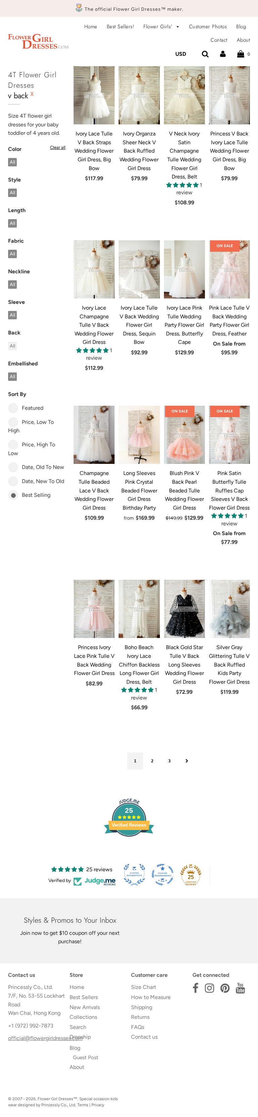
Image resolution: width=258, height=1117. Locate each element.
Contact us (144, 1037)
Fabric (16, 241)
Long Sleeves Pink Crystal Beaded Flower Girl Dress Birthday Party (139, 490)
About (243, 40)
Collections (83, 1017)
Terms (82, 1105)
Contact (219, 40)
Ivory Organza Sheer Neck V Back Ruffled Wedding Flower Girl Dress (139, 150)
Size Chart (143, 987)
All (12, 162)
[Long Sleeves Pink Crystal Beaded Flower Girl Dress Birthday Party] (139, 435)
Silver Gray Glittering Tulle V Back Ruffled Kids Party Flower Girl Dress (229, 664)
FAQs (137, 1027)
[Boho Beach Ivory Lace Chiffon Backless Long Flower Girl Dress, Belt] (139, 609)
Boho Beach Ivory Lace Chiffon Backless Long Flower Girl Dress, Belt (139, 664)
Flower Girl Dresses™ (57, 1098)
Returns (140, 1017)
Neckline (19, 271)
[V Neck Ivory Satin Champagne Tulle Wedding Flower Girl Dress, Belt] (184, 95)
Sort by (17, 394)
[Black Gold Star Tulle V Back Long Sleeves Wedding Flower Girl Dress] (184, 609)
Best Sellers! (120, 26)
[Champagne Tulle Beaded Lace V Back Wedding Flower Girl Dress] (94, 435)
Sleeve (16, 302)
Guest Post (85, 1057)
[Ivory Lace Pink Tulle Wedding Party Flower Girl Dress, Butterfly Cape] (184, 269)
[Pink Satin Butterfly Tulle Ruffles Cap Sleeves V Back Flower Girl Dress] (229, 435)
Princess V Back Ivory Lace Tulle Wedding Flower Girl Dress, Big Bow (229, 150)
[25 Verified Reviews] (129, 848)
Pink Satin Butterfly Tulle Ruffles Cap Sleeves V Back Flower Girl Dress (229, 490)
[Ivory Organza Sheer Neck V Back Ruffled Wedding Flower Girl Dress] (139, 95)
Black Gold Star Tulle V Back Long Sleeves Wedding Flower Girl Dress (184, 664)
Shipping (141, 1007)
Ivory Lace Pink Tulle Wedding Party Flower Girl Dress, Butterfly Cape (184, 325)
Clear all (58, 147)
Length (17, 210)
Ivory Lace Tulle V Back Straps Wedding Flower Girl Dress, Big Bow (94, 150)
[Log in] (223, 54)
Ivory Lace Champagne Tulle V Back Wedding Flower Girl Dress (94, 325)
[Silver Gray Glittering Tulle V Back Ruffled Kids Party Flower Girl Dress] (229, 609)
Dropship (80, 1037)
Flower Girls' (158, 26)
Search (78, 1027)
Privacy (97, 1105)
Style (14, 179)
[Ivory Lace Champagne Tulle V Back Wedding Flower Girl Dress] (94, 269)
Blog (241, 26)
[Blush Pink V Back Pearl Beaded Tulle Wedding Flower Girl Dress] (184, 435)
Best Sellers (84, 997)
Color (15, 149)
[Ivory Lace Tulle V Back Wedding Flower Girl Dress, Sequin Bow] (139, 269)
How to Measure (151, 997)
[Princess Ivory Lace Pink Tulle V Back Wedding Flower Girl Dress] (94, 609)
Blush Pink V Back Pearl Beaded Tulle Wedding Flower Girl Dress (184, 490)
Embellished (23, 363)
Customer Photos (208, 26)
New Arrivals (85, 1007)
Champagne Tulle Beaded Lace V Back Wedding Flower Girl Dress (94, 490)
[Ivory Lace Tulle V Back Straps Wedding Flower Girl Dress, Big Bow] (94, 95)
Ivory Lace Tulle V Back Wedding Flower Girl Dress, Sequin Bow (139, 325)
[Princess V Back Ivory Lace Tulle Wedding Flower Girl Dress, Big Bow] (229, 95)
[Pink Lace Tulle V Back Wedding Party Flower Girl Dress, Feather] (229, 269)
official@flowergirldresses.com (45, 1038)
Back (14, 332)
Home (90, 26)
